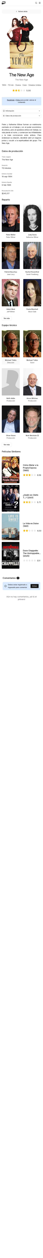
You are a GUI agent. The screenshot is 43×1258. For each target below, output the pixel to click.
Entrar (34, 586)
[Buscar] (36, 3)
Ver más (7, 318)
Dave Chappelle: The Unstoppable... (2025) (32, 553)
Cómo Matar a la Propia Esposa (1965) (30, 468)
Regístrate (10, 100)
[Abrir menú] (39, 2)
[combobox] (21, 111)
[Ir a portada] (3, 3)
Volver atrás (22, 11)
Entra (18, 100)
